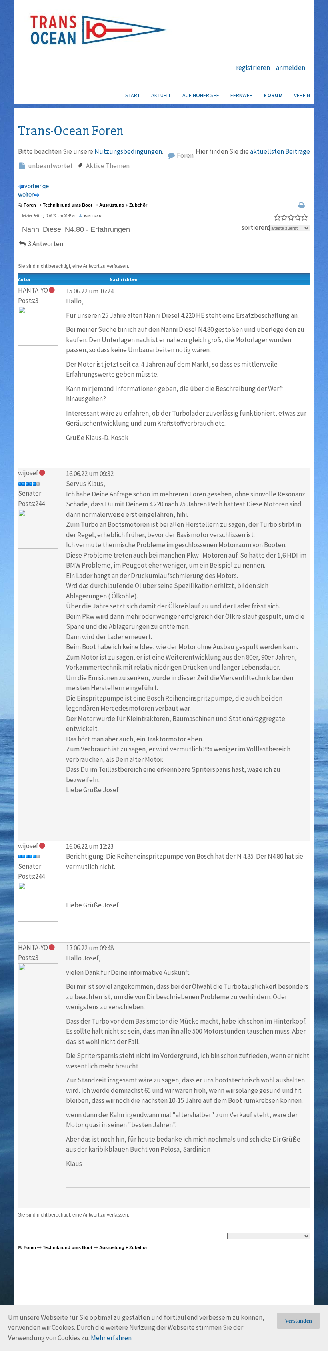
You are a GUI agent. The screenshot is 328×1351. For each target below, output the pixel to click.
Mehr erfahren (111, 1337)
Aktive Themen (107, 165)
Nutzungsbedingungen (128, 151)
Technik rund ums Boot (67, 205)
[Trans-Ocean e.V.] (96, 30)
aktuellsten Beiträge (280, 151)
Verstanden (298, 1321)
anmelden (290, 67)
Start (132, 95)
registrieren (253, 67)
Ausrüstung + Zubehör (123, 205)
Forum (273, 95)
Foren (185, 155)
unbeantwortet (50, 165)
